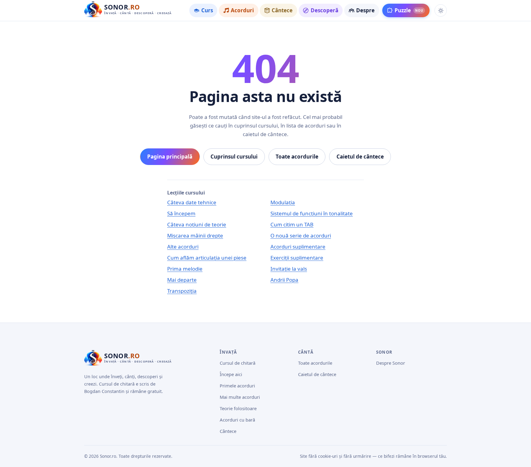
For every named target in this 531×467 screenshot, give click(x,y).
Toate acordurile (297, 156)
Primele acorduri (237, 386)
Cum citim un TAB (291, 224)
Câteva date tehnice (191, 202)
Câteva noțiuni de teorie (196, 224)
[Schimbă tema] (441, 10)
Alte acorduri (183, 246)
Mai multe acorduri (240, 397)
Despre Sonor (390, 363)
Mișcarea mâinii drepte (195, 235)
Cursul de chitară (237, 363)
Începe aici (231, 374)
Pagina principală (169, 156)
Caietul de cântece (360, 156)
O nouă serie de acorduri (300, 235)
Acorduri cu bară (237, 420)
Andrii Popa (284, 279)
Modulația (282, 202)
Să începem (181, 213)
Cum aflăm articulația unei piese (206, 257)
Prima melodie (185, 268)
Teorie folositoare (238, 408)
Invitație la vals (288, 268)
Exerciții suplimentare (296, 257)
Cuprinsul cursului (234, 156)
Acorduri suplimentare (297, 246)
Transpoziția (182, 290)
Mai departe (182, 279)
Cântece (228, 431)
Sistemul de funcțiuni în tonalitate (311, 213)
